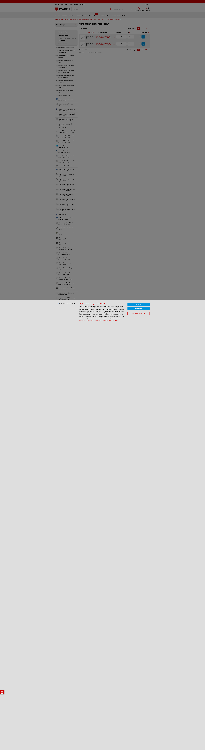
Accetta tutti (138, 304)
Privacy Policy (90, 320)
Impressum (105, 320)
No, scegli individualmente (138, 313)
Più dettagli (82, 320)
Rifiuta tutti (138, 308)
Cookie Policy (98, 320)
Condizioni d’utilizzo (114, 320)
